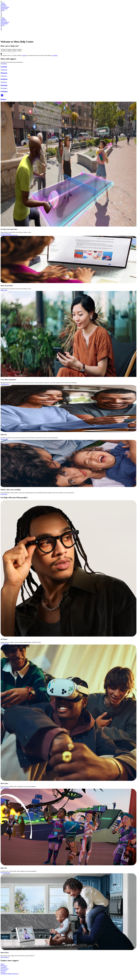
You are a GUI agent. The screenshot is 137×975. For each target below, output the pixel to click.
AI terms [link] (24, 55)
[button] (68, 1)
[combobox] (8, 52)
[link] (2, 3)
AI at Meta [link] (54, 55)
